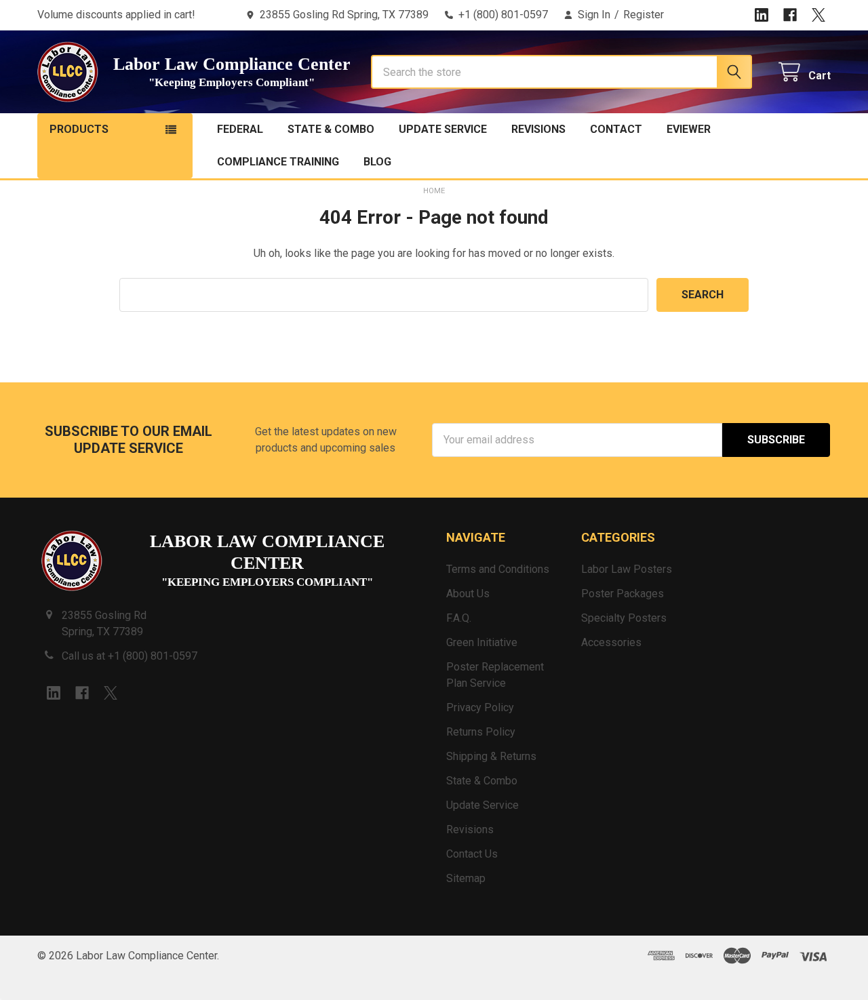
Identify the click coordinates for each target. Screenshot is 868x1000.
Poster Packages (622, 593)
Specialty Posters (624, 618)
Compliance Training (278, 161)
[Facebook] (790, 15)
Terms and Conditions (497, 569)
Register (643, 14)
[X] (818, 15)
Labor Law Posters (626, 569)
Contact (616, 129)
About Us (468, 593)
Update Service (443, 129)
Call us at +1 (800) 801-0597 (129, 655)
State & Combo (331, 129)
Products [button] (79, 129)
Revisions (538, 129)
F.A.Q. (458, 618)
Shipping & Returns (491, 756)
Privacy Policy (480, 707)
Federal (240, 129)
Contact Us (472, 853)
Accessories (611, 642)
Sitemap (466, 878)
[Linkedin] (761, 15)
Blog (377, 161)
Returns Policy (480, 731)
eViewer (689, 129)
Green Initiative (481, 642)
